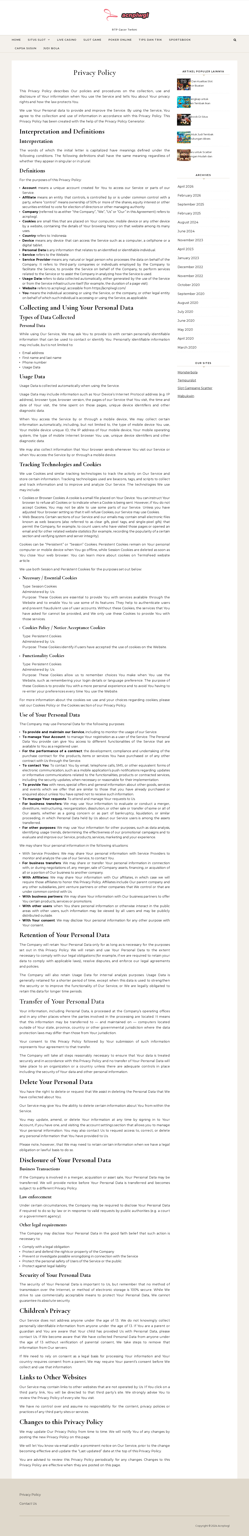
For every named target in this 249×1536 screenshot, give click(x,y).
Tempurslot (187, 380)
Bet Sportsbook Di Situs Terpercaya (193, 118)
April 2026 (185, 186)
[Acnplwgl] (124, 16)
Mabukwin (186, 396)
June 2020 (186, 321)
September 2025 (191, 204)
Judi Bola (51, 48)
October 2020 (189, 285)
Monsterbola (187, 372)
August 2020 (188, 303)
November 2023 (190, 240)
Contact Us (28, 1503)
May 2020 (185, 329)
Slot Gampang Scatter (195, 388)
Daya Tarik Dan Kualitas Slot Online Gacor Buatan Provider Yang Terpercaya (195, 84)
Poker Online (120, 39)
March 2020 (187, 347)
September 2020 (191, 294)
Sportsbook (180, 39)
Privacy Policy (30, 1495)
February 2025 (189, 213)
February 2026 (189, 195)
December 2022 (190, 267)
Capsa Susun (25, 48)
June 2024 (186, 231)
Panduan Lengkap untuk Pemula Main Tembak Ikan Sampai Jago (194, 101)
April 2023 (186, 249)
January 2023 (188, 258)
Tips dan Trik (150, 39)
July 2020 (185, 312)
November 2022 (190, 276)
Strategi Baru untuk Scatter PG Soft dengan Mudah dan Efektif (195, 154)
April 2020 (186, 338)
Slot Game (92, 39)
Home (16, 39)
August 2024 (188, 222)
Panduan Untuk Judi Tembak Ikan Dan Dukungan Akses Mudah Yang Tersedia (195, 137)
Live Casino (66, 39)
